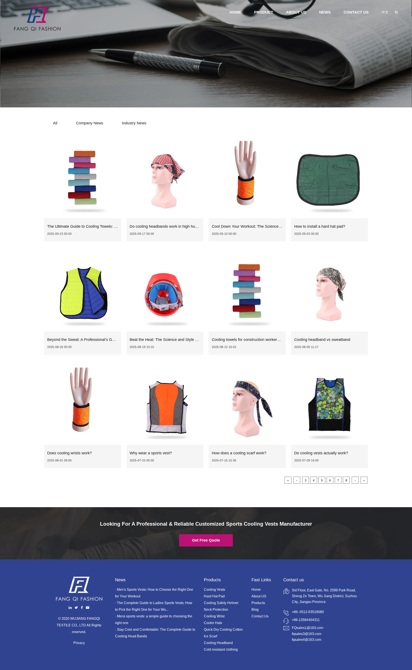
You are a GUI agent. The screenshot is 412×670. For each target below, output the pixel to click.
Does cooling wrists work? (69, 453)
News (325, 12)
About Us (296, 12)
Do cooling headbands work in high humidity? (168, 226)
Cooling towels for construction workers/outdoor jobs (256, 339)
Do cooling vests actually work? (321, 453)
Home (235, 12)
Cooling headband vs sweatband (322, 339)
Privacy (79, 643)
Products (258, 603)
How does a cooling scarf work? (239, 453)
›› (364, 480)
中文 (385, 12)
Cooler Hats (213, 623)
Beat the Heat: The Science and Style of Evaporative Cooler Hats (185, 339)
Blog (255, 609)
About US (258, 596)
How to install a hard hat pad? (319, 226)
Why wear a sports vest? (151, 453)
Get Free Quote (206, 540)
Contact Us (356, 12)
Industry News (134, 123)
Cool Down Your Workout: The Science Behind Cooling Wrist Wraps (270, 226)
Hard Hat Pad (214, 596)
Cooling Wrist (214, 616)
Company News (89, 123)
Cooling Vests (214, 589)
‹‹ (288, 480)
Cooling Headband (218, 643)
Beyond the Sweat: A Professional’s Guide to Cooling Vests (97, 339)
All (55, 123)
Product (263, 12)
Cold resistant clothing (221, 649)
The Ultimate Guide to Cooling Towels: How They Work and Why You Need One (115, 226)
